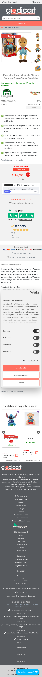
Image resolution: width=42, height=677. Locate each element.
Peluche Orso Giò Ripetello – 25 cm (28, 454)
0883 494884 (21, 636)
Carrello (37, 2)
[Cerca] (37, 18)
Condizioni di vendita (21, 559)
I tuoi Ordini (21, 541)
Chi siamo (21, 502)
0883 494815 (21, 622)
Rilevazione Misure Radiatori (21, 521)
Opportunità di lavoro (21, 515)
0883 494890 (36, 588)
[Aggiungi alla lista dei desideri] (18, 412)
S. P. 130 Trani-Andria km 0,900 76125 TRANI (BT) (21, 581)
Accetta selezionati (21, 375)
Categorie (21, 23)
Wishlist (21, 538)
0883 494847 (16, 588)
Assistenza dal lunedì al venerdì (22, 257)
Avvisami (22, 169)
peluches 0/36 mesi (12, 28)
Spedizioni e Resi (21, 562)
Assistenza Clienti (21, 499)
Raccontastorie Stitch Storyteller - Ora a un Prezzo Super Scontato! (8, 456)
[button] (37, 67)
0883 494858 (11, 596)
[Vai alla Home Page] (2, 27)
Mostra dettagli (29, 361)
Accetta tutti (21, 368)
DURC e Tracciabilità (21, 518)
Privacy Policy (21, 505)
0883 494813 (21, 643)
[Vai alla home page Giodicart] (21, 10)
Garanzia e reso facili (22, 253)
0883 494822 (21, 661)
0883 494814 (21, 614)
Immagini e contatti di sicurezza (13, 391)
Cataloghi (21, 508)
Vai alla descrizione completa (12, 160)
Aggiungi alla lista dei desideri (22, 203)
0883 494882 (21, 630)
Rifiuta (21, 382)
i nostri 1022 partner (15, 304)
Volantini (21, 512)
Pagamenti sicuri (21, 565)
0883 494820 (21, 655)
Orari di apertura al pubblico (25, 596)
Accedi (10, 2)
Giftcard (21, 547)
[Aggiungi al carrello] (16, 455)
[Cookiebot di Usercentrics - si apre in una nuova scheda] (29, 292)
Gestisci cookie (21, 550)
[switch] (36, 338)
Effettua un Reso (21, 544)
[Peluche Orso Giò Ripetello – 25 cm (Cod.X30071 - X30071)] (31, 423)
